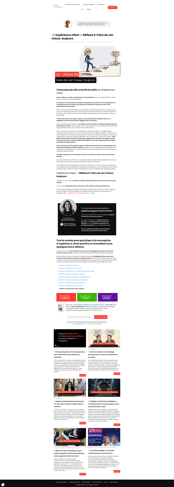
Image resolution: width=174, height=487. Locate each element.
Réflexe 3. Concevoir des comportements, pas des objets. (77, 271)
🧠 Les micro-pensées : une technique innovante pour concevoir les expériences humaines (104, 353)
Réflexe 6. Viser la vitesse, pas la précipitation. (73, 280)
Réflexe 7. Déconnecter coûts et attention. (72, 283)
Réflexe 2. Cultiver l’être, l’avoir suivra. (71, 268)
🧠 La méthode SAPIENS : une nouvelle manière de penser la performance (104, 451)
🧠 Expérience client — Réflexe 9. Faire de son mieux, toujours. (82, 36)
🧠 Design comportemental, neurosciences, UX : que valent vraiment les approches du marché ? (70, 402)
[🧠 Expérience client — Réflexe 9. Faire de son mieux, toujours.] (87, 66)
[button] (2, 484)
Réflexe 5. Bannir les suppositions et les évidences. (75, 277)
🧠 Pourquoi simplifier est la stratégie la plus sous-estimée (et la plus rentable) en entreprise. (70, 353)
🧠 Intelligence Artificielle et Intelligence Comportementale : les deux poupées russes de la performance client (104, 402)
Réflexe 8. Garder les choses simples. (71, 286)
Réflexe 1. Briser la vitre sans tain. (69, 265)
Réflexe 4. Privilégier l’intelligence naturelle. (72, 274)
